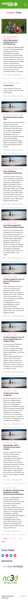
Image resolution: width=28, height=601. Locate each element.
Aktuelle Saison (10, 83)
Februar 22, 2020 (19, 150)
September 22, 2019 (19, 316)
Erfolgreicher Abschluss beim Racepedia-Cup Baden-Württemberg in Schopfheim (13, 492)
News (4, 36)
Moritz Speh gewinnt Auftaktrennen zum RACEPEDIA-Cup (10, 42)
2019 (4, 223)
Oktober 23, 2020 (19, 96)
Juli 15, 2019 (18, 531)
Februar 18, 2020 (19, 204)
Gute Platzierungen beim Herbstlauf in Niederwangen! (13, 226)
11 (21, 538)
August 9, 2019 (18, 479)
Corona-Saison (8, 85)
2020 (4, 83)
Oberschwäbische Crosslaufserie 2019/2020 (12, 172)
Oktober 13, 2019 (19, 258)
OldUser (9, 96)
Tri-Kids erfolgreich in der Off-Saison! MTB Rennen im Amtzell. (14, 281)
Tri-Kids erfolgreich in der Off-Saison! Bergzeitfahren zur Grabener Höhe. (14, 339)
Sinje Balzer (10, 75)
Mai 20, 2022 (19, 75)
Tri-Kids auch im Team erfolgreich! (11, 394)
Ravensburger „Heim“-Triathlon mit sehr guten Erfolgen (11, 447)
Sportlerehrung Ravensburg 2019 (13, 118)
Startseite (10, 36)
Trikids (15, 36)
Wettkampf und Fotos (9, 37)
